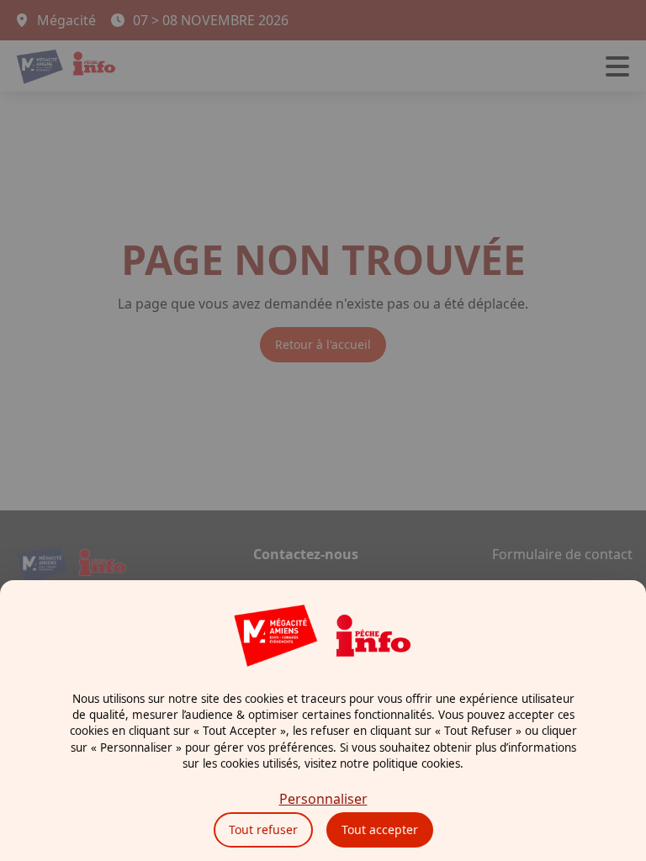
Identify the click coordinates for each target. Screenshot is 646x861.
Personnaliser (323, 799)
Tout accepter (380, 829)
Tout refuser (263, 829)
